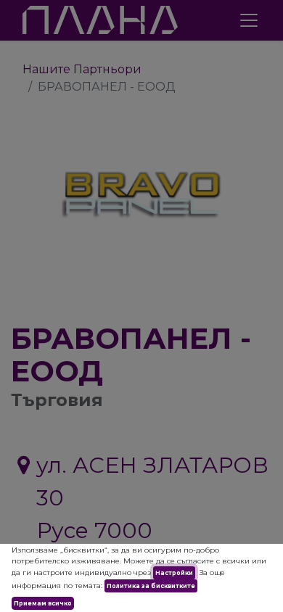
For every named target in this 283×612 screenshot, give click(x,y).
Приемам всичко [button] (43, 603)
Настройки (174, 572)
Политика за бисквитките (151, 586)
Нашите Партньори (82, 69)
